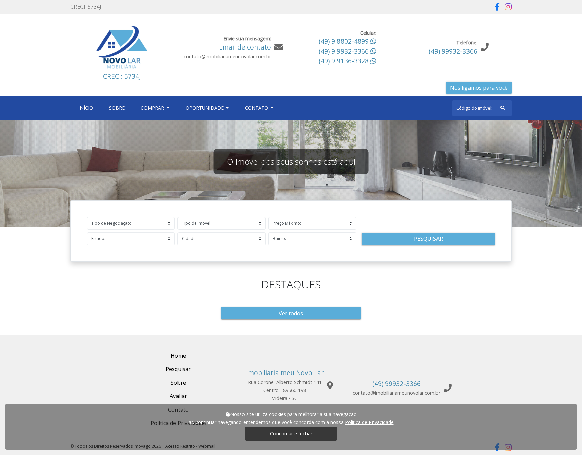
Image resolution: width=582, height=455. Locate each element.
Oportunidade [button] (205, 108)
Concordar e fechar (291, 433)
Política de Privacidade (369, 422)
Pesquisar (428, 238)
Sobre (118, 107)
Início (87, 107)
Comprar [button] (153, 108)
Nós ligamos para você (479, 87)
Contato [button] (257, 108)
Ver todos (291, 313)
